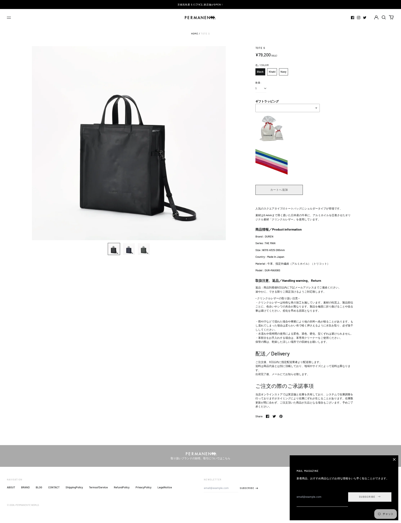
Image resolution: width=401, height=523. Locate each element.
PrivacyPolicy (143, 487)
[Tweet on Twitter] (274, 416)
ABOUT (11, 487)
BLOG (39, 487)
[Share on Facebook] (267, 416)
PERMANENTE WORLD (27, 505)
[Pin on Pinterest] (281, 416)
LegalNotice (164, 487)
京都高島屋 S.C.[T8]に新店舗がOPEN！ (200, 4)
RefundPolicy (121, 487)
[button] (384, 17)
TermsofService (98, 487)
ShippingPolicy (74, 487)
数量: (258, 82)
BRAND (25, 487)
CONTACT (54, 487)
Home (194, 33)
